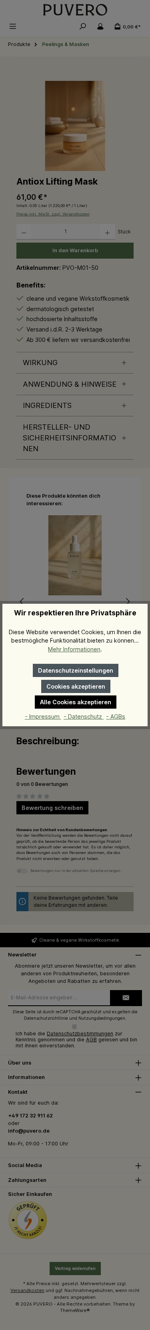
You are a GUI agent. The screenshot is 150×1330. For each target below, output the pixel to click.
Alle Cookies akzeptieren (75, 702)
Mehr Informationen (74, 649)
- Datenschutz (84, 716)
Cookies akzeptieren (75, 686)
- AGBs (115, 716)
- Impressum (43, 716)
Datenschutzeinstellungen (75, 670)
